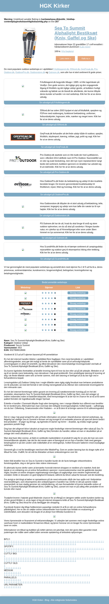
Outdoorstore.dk (37, 72)
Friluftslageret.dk (61, 69)
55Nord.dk (75, 69)
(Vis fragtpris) (67, 51)
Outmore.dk (54, 72)
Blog (47, 600)
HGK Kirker (55, 6)
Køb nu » (86, 58)
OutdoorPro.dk (22, 72)
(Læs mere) (85, 47)
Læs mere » (65, 58)
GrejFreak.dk (87, 69)
